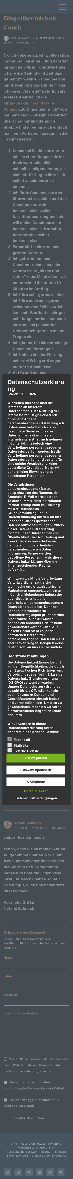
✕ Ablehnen (35, 781)
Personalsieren (36, 791)
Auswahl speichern (35, 769)
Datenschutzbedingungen (36, 798)
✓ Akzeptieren (36, 758)
